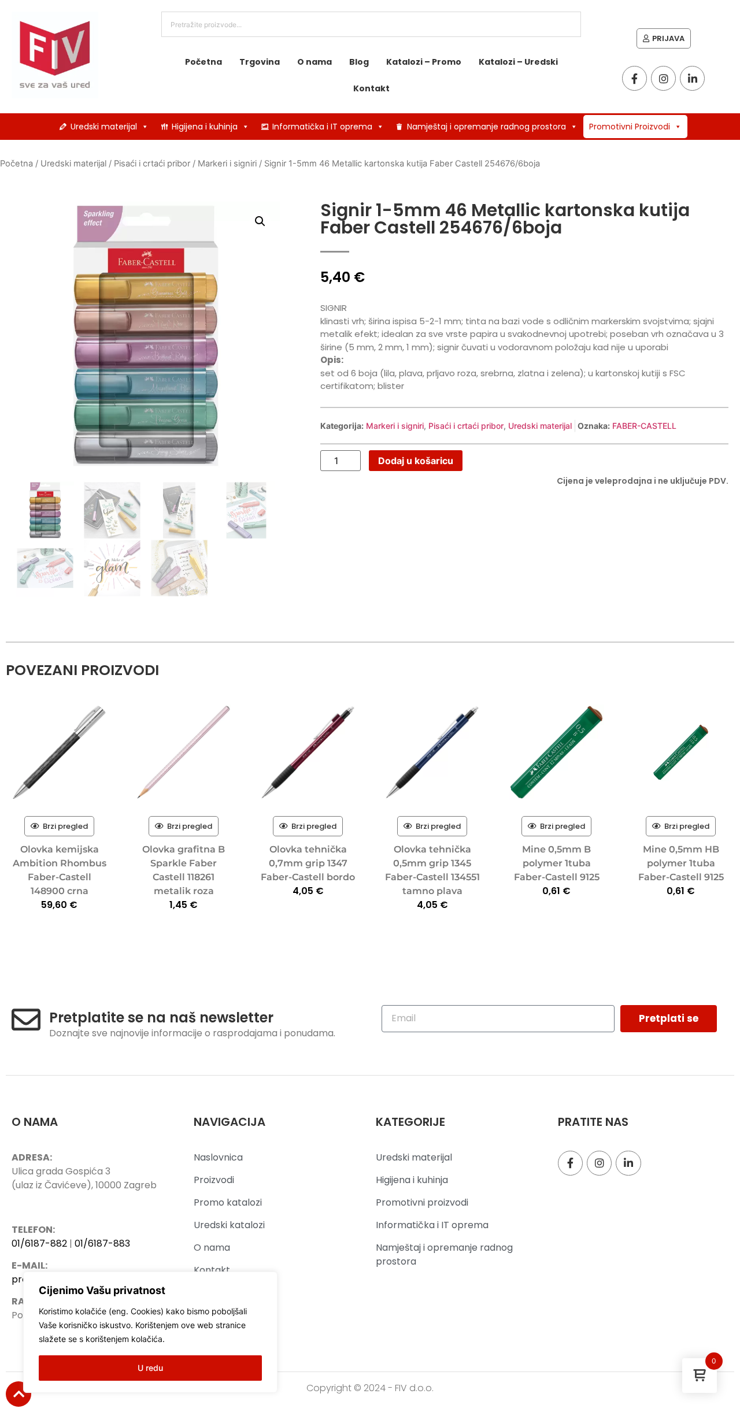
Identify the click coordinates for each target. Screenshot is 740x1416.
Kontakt (371, 88)
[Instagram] (663, 78)
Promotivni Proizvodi (629, 126)
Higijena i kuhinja (205, 126)
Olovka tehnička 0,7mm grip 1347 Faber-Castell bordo (308, 863)
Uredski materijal (104, 126)
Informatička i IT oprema (322, 126)
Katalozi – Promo (423, 62)
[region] (150, 1332)
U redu (150, 1368)
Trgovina (259, 62)
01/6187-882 (39, 1243)
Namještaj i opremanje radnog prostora (486, 126)
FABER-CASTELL (644, 426)
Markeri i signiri (227, 163)
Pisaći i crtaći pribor (152, 163)
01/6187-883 (102, 1243)
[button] (260, 221)
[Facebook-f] (634, 78)
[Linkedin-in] (692, 78)
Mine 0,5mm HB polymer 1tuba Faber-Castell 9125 (681, 863)
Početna (203, 62)
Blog (359, 62)
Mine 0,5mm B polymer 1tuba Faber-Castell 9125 (557, 863)
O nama (314, 62)
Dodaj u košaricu (415, 460)
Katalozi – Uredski (518, 62)
